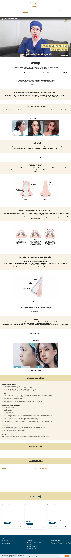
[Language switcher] (60, 11)
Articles (32, 11)
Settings (62, 556)
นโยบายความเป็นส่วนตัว (15, 556)
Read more (7, 522)
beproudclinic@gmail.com (33, 546)
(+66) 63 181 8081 (32, 548)
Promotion (46, 11)
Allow (67, 556)
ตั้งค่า (37, 556)
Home (12, 11)
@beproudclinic (31, 551)
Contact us (54, 11)
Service (25, 11)
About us (18, 11)
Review (38, 11)
